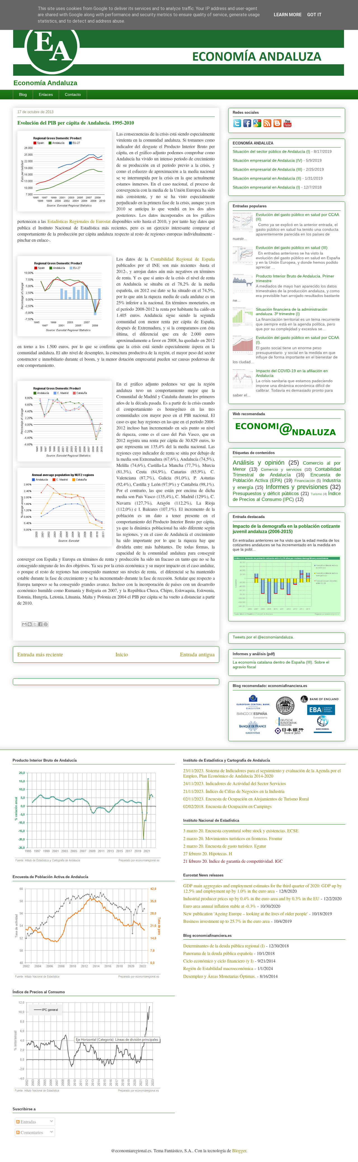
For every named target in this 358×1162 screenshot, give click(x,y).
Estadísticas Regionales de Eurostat (79, 221)
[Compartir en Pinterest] (45, 624)
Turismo (316, 494)
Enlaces (46, 94)
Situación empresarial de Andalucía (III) (267, 169)
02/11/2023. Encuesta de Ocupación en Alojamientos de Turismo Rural (246, 799)
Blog (23, 94)
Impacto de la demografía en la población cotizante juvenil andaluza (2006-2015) (286, 529)
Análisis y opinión (258, 462)
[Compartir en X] (35, 624)
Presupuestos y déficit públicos (266, 493)
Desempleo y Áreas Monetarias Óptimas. (219, 976)
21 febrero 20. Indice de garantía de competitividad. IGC (233, 861)
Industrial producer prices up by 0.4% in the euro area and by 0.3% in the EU (251, 898)
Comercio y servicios (281, 469)
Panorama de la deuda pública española (218, 953)
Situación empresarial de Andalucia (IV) (267, 160)
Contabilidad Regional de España (183, 259)
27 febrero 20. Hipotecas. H (207, 853)
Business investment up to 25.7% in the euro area (226, 921)
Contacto (73, 94)
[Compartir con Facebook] (40, 624)
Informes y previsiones (297, 486)
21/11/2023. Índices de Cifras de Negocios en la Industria (233, 791)
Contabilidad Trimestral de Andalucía (287, 472)
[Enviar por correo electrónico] (24, 624)
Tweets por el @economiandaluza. (263, 637)
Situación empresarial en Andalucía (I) (266, 187)
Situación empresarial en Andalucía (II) (267, 178)
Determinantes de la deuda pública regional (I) (224, 946)
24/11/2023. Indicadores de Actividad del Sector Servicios (234, 783)
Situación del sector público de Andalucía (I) (271, 151)
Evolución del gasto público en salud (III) (292, 247)
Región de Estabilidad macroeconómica (218, 968)
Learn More (288, 14)
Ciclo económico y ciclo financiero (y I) (218, 961)
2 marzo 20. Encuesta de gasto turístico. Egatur (224, 846)
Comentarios (31, 1132)
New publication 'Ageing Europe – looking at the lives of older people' (245, 913)
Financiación (305, 481)
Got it (314, 14)
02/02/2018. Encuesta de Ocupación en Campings (227, 806)
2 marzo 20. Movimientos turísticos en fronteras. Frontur (232, 838)
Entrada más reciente (40, 654)
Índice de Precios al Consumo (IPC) (287, 496)
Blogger (239, 1150)
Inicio (122, 654)
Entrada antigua (197, 654)
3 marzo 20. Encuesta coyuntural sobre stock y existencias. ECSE (240, 830)
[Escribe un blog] (29, 624)
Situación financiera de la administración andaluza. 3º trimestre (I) (291, 311)
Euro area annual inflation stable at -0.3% (219, 906)
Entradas (28, 1122)
